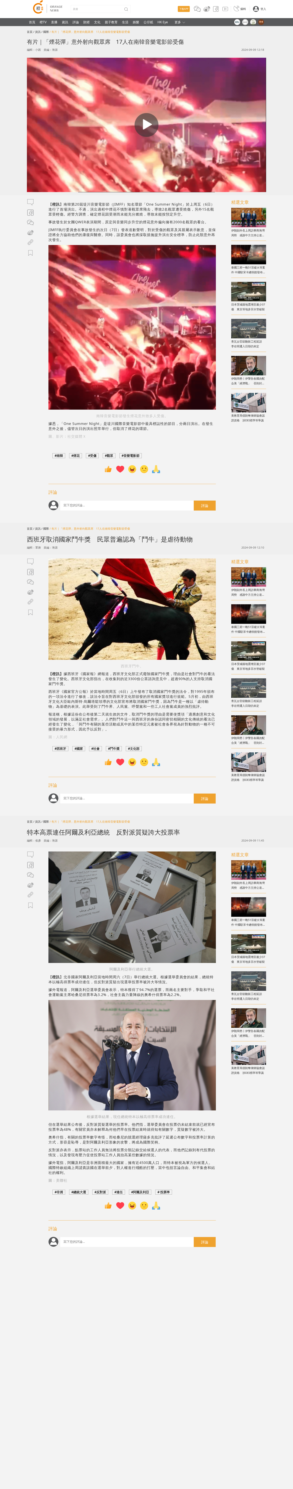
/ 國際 (45, 32)
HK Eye (162, 22)
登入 (263, 9)
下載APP (183, 9)
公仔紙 (148, 22)
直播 (54, 22)
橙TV (43, 22)
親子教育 (111, 22)
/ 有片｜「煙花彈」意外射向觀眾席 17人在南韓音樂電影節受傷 (90, 32)
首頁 (32, 22)
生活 (125, 22)
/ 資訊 (37, 32)
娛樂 (136, 22)
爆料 (243, 9)
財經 (86, 22)
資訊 (65, 22)
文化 (97, 22)
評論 (76, 22)
